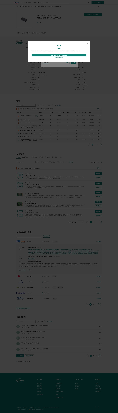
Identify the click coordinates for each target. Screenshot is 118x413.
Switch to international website (59, 55)
